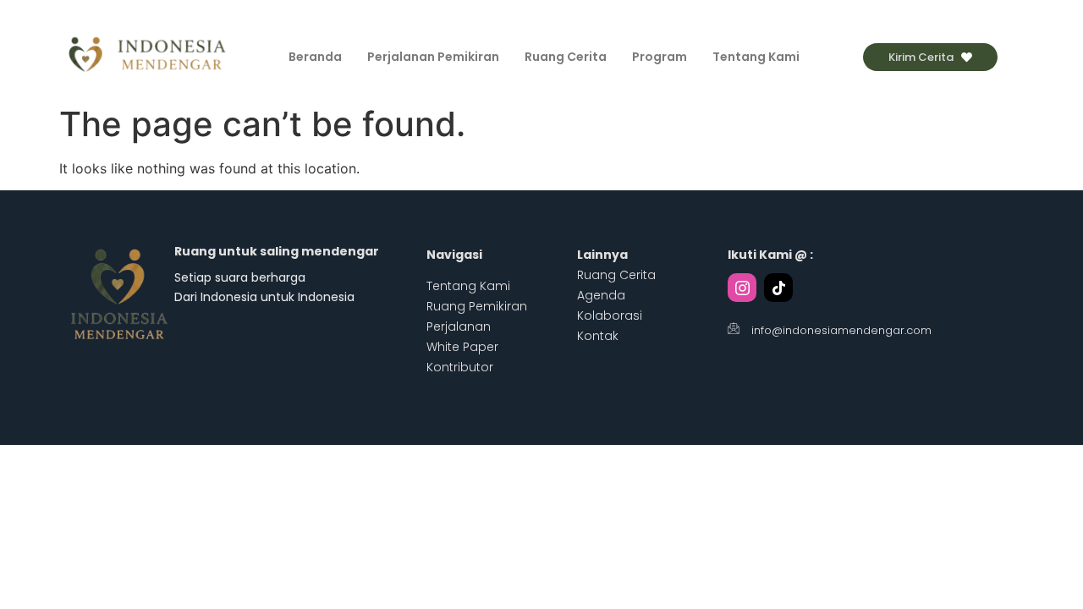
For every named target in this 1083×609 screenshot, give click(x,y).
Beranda (315, 56)
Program (659, 56)
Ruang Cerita (566, 56)
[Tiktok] (778, 287)
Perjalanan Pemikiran (433, 56)
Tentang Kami (756, 56)
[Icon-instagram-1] (742, 287)
